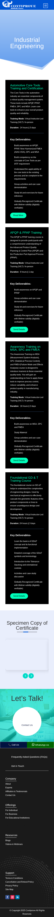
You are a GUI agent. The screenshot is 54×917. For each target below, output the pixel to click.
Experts (8, 788)
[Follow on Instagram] (12, 897)
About (8, 784)
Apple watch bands (12, 825)
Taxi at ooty (9, 863)
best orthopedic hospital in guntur (17, 852)
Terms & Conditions (14, 878)
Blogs (8, 840)
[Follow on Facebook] (7, 897)
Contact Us (10, 795)
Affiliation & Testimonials (16, 791)
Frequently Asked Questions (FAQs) (29, 757)
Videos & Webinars (14, 844)
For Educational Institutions (17, 818)
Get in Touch (17, 766)
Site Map (9, 889)
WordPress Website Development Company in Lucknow (25, 859)
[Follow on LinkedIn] (17, 897)
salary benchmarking (37, 825)
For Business (11, 814)
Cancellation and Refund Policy (19, 882)
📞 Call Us (13, 745)
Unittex (24, 825)
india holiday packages (13, 855)
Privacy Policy (11, 886)
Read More (18, 215)
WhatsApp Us (40, 744)
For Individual (11, 810)
